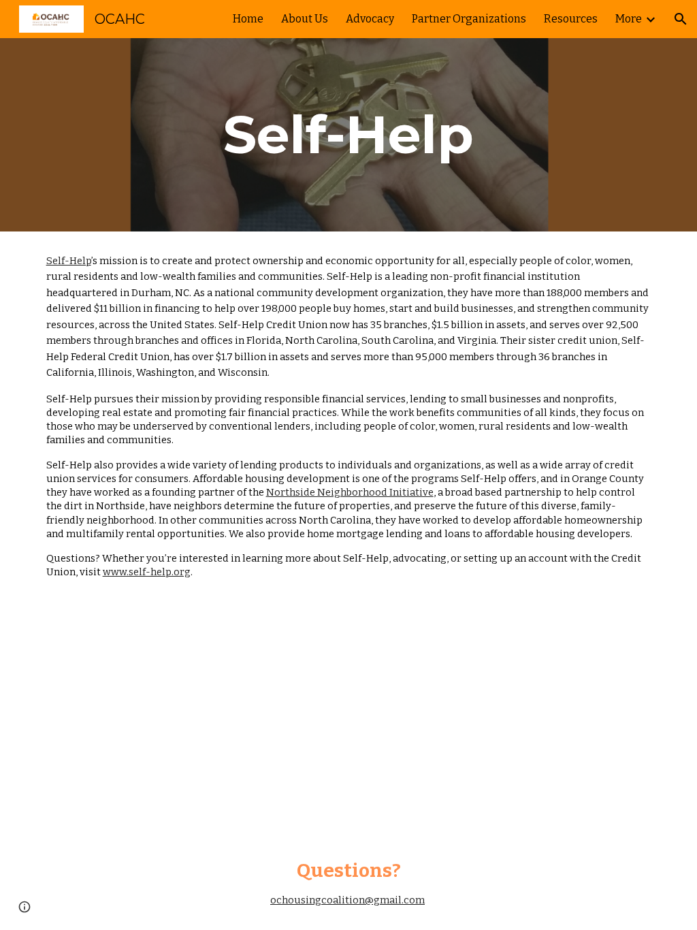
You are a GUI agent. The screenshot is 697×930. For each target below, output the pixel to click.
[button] (680, 19)
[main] (348, 135)
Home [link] (248, 18)
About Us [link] (304, 18)
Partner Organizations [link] (469, 18)
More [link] (628, 18)
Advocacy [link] (370, 18)
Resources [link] (571, 18)
